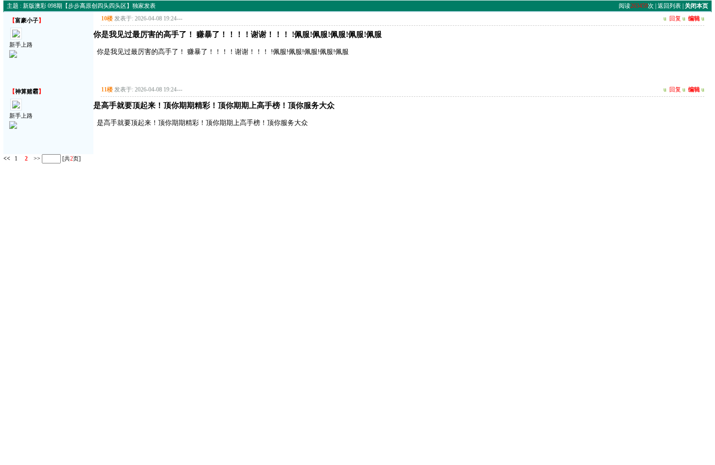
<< (6, 158)
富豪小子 (26, 20)
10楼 (107, 18)
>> (36, 158)
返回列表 (669, 5)
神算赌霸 (26, 91)
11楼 (107, 89)
